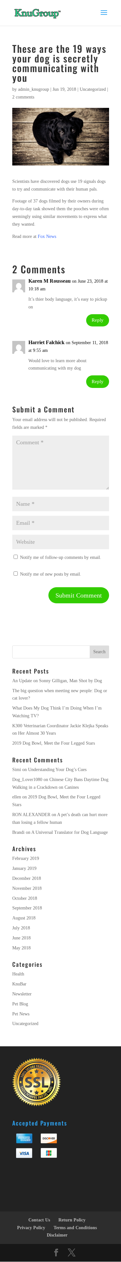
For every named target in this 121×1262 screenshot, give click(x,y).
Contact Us (39, 1220)
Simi (16, 769)
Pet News (20, 1014)
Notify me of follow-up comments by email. (60, 557)
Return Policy (72, 1220)
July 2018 (21, 928)
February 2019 (25, 858)
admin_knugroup (33, 89)
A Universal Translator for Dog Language (69, 832)
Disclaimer (57, 1235)
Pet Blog (20, 1004)
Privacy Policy (31, 1227)
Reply (98, 320)
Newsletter (22, 994)
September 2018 (27, 908)
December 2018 (26, 878)
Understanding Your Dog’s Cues (57, 769)
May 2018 (21, 948)
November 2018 (27, 888)
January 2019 (24, 868)
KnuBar (19, 984)
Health (18, 974)
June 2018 (21, 938)
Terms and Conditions (75, 1227)
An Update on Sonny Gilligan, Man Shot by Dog (57, 680)
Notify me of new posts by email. (50, 574)
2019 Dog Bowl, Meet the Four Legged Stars (53, 743)
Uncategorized (93, 89)
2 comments (23, 97)
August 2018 (23, 918)
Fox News (47, 236)
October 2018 (24, 898)
